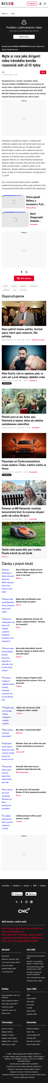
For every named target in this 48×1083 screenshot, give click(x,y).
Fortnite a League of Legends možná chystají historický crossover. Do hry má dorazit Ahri (30, 680)
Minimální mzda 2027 (34, 1041)
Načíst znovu (24, 37)
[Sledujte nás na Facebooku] (21, 902)
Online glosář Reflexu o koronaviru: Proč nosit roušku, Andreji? (35, 200)
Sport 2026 (31, 988)
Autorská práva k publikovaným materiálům (24, 1064)
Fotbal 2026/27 (31, 998)
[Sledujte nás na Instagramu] (26, 902)
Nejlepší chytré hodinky (9, 1038)
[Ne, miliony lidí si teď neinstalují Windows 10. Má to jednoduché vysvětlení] (8, 799)
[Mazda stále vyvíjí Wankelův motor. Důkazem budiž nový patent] (8, 605)
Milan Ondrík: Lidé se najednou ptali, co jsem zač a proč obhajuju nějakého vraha (23, 375)
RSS (34, 886)
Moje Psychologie (8, 928)
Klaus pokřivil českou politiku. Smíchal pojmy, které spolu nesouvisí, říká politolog (22, 332)
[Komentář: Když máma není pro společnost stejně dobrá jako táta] (8, 774)
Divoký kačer (6, 1013)
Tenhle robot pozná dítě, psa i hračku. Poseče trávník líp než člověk (22, 551)
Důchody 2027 (31, 1038)
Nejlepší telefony (7, 1032)
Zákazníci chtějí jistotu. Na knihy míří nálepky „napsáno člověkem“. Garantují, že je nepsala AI (30, 621)
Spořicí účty (30, 1032)
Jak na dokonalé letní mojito (36, 977)
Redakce (16, 886)
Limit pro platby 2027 (33, 1035)
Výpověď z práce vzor (9, 1010)
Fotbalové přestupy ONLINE (26, 938)
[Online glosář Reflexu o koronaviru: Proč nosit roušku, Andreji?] (13, 202)
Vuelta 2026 (34, 941)
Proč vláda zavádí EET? (10, 1004)
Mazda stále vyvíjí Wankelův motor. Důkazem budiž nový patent (28, 600)
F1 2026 (29, 1008)
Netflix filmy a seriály (8, 1044)
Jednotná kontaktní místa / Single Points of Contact (19, 1074)
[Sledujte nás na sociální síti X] (16, 902)
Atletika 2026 (31, 1011)
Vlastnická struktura (30, 1072)
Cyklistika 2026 (32, 1014)
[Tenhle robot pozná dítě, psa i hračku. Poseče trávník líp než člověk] (23, 534)
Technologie (7, 1022)
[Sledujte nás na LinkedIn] (31, 902)
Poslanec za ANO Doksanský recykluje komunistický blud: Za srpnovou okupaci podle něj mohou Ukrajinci (23, 512)
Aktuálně (6, 949)
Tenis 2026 (30, 1005)
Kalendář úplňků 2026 (9, 968)
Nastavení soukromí (16, 1072)
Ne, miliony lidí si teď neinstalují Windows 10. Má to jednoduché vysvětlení (31, 790)
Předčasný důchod (33, 1029)
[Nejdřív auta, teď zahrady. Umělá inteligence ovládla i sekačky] (8, 715)
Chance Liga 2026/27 (21, 941)
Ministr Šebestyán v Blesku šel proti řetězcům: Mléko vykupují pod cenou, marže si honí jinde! (29, 572)
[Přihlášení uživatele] (40, 3)
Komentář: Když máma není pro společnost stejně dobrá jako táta (28, 767)
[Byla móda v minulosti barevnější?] (8, 733)
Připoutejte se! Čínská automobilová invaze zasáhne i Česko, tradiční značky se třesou (24, 465)
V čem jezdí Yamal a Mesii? (11, 962)
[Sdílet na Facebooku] (21, 272)
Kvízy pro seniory (7, 965)
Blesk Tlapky (20, 928)
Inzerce (26, 886)
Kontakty (5, 886)
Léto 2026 (31, 949)
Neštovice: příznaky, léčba (10, 959)
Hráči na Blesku (32, 928)
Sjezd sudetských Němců (10, 1001)
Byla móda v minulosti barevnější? (28, 730)
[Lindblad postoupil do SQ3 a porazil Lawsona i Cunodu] (8, 822)
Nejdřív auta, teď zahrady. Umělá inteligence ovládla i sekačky (28, 708)
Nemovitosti (12, 934)
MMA (28, 995)
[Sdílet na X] (26, 272)
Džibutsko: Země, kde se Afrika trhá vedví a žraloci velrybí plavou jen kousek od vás (31, 746)
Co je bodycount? (7, 972)
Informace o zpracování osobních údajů (20, 1069)
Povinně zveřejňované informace (24, 1077)
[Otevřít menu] (45, 3)
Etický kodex (41, 1074)
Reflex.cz (5, 14)
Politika (5, 988)
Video (13, 14)
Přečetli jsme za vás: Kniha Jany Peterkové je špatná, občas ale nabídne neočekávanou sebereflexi (22, 420)
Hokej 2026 (30, 1001)
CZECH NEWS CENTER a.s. (32, 1054)
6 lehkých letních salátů (34, 981)
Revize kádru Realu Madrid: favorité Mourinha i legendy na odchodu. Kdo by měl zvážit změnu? (30, 651)
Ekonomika (31, 1022)
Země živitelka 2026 (33, 1044)
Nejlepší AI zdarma (8, 1035)
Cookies (37, 1069)
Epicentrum (5, 956)
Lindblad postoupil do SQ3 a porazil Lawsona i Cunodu (28, 817)
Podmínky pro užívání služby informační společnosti (24, 1066)
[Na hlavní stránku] (7, 3)
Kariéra (43, 886)
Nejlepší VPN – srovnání (10, 1041)
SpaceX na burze (7, 1029)
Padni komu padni (7, 1007)
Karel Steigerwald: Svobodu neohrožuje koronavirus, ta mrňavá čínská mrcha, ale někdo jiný (38, 217)
